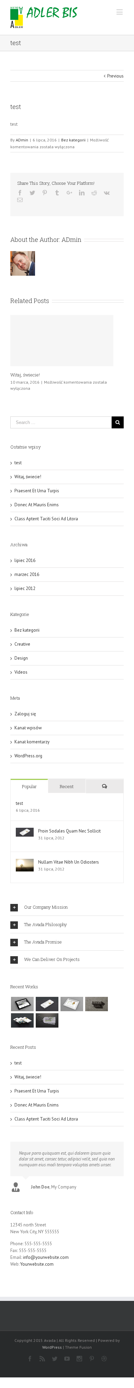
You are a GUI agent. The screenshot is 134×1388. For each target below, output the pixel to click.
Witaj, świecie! (25, 375)
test (18, 463)
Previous (115, 76)
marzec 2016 (26, 574)
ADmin (22, 139)
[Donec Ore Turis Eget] (22, 1004)
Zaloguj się (25, 714)
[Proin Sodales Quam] (71, 1004)
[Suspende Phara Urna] (47, 1020)
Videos (20, 672)
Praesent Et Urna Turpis (36, 491)
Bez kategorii (73, 139)
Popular (29, 786)
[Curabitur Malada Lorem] (22, 1020)
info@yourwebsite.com (46, 1257)
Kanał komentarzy (31, 742)
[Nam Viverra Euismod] (96, 1004)
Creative (22, 644)
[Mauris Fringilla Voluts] (47, 1004)
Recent (67, 786)
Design (21, 658)
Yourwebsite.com (37, 1264)
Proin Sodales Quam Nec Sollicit (69, 831)
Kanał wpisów (28, 728)
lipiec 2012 (24, 588)
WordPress (52, 1347)
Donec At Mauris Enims (36, 505)
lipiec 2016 (24, 560)
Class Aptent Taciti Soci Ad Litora (46, 519)
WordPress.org (28, 756)
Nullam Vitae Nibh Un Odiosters (68, 862)
